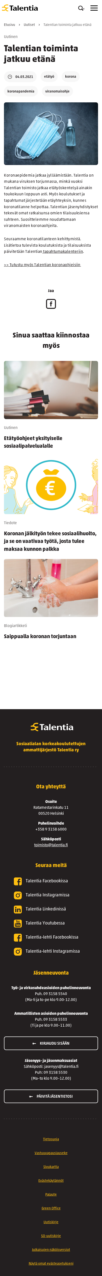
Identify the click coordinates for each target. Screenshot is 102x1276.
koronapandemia (20, 91)
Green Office (51, 1208)
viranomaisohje (57, 91)
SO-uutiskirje (51, 1236)
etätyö (49, 77)
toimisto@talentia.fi (51, 845)
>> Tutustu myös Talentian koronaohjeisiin (42, 265)
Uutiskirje (51, 1222)
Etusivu (9, 25)
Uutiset (29, 25)
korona (70, 77)
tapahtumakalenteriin (62, 252)
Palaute (51, 1195)
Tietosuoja (51, 1139)
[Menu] (94, 8)
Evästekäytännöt (51, 1181)
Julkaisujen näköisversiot (51, 1250)
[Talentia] (20, 8)
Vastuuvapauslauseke (51, 1153)
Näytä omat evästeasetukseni (51, 1264)
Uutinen (11, 37)
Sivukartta (51, 1167)
